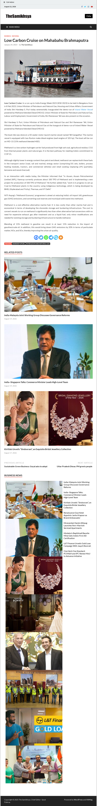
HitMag (89, 800)
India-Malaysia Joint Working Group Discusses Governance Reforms (37, 315)
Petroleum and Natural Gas (38, 244)
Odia (88, 16)
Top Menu (10, 2)
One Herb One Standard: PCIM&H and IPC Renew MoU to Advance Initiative (77, 553)
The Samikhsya (26, 45)
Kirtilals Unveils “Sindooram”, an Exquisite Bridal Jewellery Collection (37, 449)
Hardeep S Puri (19, 244)
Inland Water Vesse (83, 109)
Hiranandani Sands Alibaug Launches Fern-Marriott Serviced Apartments (75, 525)
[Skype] (56, 237)
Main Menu (14, 27)
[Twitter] (85, 7)
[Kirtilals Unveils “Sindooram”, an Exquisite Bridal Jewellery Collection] (48, 446)
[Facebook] (82, 7)
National (15, 36)
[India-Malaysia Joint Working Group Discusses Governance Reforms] (48, 312)
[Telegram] (51, 237)
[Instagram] (88, 7)
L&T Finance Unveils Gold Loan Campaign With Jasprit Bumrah (77, 544)
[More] (61, 237)
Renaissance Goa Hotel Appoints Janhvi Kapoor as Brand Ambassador (75, 515)
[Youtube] (91, 7)
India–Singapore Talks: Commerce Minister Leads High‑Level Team (36, 382)
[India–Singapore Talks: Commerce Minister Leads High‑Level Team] (48, 379)
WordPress (78, 800)
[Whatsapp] (46, 237)
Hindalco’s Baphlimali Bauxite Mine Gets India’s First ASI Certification (76, 535)
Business (7, 36)
